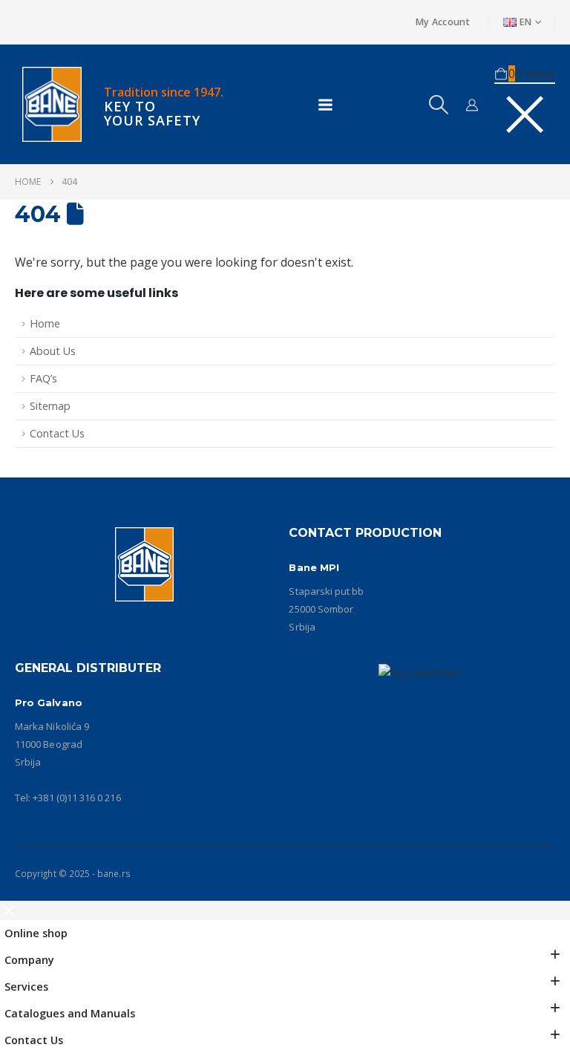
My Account (443, 22)
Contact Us (57, 433)
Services (26, 986)
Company (29, 960)
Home (45, 323)
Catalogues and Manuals (69, 1013)
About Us (53, 351)
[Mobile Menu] (325, 105)
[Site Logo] (52, 104)
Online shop (36, 933)
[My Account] (472, 105)
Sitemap (50, 406)
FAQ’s (43, 378)
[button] (438, 104)
